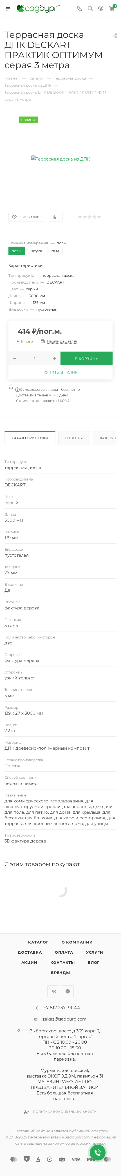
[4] (94, 217)
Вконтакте (53, 991)
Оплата (64, 952)
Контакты (62, 962)
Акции (29, 962)
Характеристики (30, 438)
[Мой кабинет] (100, 9)
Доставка (30, 952)
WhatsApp (68, 991)
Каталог (38, 942)
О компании (77, 942)
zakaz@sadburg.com (64, 1019)
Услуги (94, 952)
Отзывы (74, 438)
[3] (89, 217)
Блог (94, 962)
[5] (99, 217)
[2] (84, 217)
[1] (79, 217)
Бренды (60, 972)
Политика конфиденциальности (65, 1112)
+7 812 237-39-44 (62, 1008)
